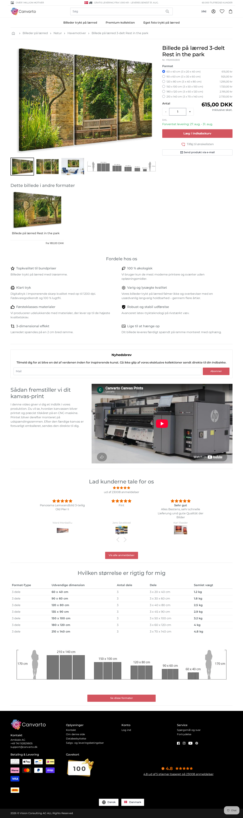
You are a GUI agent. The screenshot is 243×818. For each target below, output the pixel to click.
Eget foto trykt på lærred (161, 22)
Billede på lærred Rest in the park (36, 233)
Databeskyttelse (76, 738)
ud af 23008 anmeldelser (121, 492)
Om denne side (75, 734)
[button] (22, 166)
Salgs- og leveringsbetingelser (85, 742)
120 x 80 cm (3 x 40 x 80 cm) (184, 81)
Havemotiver (76, 33)
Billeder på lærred (35, 33)
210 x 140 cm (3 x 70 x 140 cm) (185, 96)
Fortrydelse (184, 734)
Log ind (126, 730)
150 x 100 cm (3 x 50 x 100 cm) (185, 86)
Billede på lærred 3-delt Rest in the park (120, 33)
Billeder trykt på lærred (80, 22)
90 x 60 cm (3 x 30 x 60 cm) (184, 76)
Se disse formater (121, 698)
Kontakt (71, 730)
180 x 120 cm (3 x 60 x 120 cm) (185, 91)
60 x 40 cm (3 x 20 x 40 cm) (184, 71)
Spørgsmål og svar (189, 730)
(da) (203, 11)
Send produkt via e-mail (199, 152)
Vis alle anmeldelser (121, 555)
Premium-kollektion (120, 22)
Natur (58, 33)
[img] (121, 488)
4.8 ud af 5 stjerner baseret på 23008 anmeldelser (178, 774)
